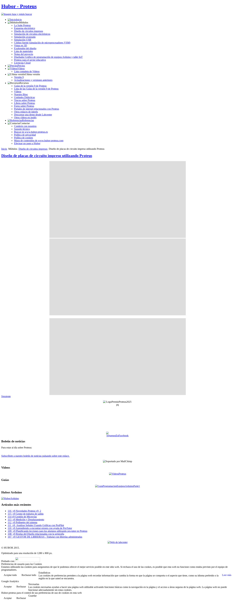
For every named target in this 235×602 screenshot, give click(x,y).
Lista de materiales (23, 51)
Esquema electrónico (24, 28)
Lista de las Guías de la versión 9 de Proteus (36, 88)
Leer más (226, 575)
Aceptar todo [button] (10, 575)
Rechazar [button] (21, 586)
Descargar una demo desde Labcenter (33, 114)
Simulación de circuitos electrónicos (32, 34)
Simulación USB (22, 39)
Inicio (19, 19)
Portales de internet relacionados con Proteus (36, 109)
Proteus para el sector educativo (30, 60)
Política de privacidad (25, 134)
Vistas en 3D (20, 45)
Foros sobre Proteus (24, 106)
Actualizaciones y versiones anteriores (33, 80)
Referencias (28, 120)
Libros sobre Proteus (24, 103)
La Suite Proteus (22, 25)
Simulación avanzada (24, 37)
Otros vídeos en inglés (25, 117)
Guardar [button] (32, 595)
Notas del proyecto (23, 54)
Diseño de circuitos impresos (28, 31)
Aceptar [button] (8, 586)
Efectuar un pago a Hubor (27, 143)
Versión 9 (19, 77)
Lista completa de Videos (26, 71)
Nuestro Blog (21, 94)
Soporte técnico (22, 129)
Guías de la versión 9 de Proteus (30, 85)
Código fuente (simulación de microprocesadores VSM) (42, 42)
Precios (21, 65)
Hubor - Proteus (19, 6)
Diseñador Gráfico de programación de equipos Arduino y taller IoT (48, 57)
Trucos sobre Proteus (24, 100)
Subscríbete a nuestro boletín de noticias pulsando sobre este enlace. (35, 455)
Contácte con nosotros (25, 126)
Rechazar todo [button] (29, 575)
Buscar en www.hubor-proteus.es (31, 132)
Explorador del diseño (25, 48)
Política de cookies (23, 137)
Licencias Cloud (22, 62)
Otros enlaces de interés (26, 111)
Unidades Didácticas (24, 97)
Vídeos (21, 68)
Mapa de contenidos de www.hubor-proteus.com (38, 140)
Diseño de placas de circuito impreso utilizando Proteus (46, 156)
